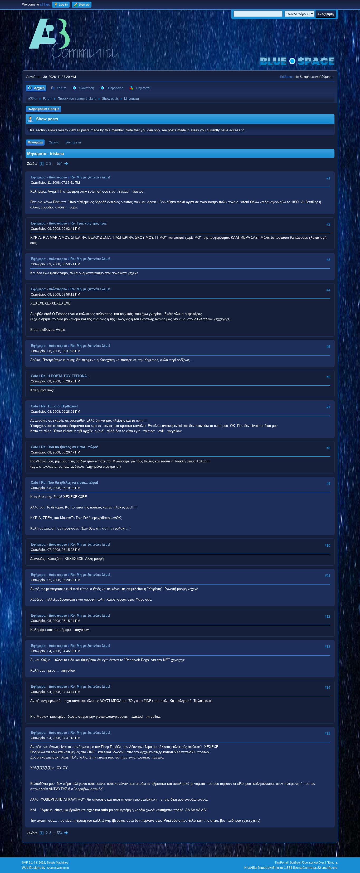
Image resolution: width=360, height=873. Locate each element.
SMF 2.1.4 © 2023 (33, 862)
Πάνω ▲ (332, 862)
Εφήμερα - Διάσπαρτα (49, 177)
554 (59, 164)
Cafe (34, 376)
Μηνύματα (35, 142)
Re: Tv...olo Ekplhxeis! (59, 406)
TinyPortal (281, 862)
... (54, 164)
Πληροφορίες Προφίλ (43, 109)
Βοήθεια (295, 862)
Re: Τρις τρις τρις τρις (88, 223)
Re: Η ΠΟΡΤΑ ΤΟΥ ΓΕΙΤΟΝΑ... (65, 376)
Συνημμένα (73, 142)
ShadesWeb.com (58, 867)
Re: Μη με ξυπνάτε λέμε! (90, 177)
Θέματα (54, 142)
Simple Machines (57, 862)
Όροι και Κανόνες (313, 862)
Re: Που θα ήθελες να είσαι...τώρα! (69, 447)
